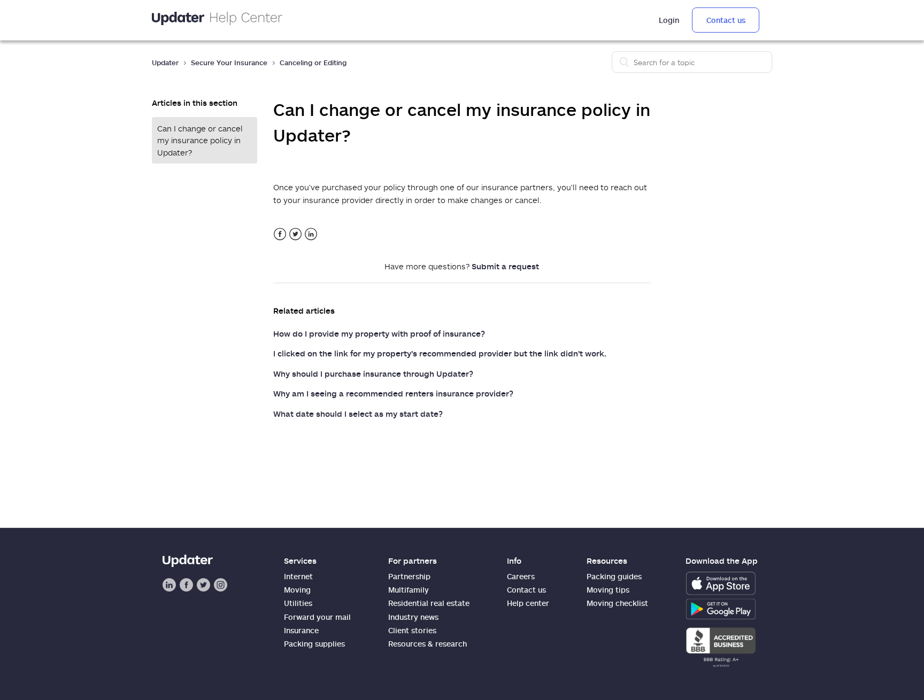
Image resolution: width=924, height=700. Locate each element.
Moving (297, 589)
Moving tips (608, 589)
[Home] (217, 20)
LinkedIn (311, 234)
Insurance (301, 630)
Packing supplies (314, 643)
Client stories (412, 630)
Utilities (298, 603)
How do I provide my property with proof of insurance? (379, 333)
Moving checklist (617, 603)
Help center (528, 603)
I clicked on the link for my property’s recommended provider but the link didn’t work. (439, 353)
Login (669, 20)
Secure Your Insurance (229, 62)
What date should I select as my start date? (358, 413)
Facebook (280, 234)
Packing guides (614, 576)
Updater (165, 62)
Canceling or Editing (313, 62)
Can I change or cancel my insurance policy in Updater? (200, 140)
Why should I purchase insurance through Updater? (373, 373)
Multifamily (408, 589)
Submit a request (505, 266)
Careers (521, 576)
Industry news (413, 616)
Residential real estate (428, 603)
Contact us (725, 20)
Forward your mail (317, 616)
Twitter (295, 234)
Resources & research (427, 643)
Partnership (409, 576)
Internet (298, 576)
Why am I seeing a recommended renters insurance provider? (393, 393)
